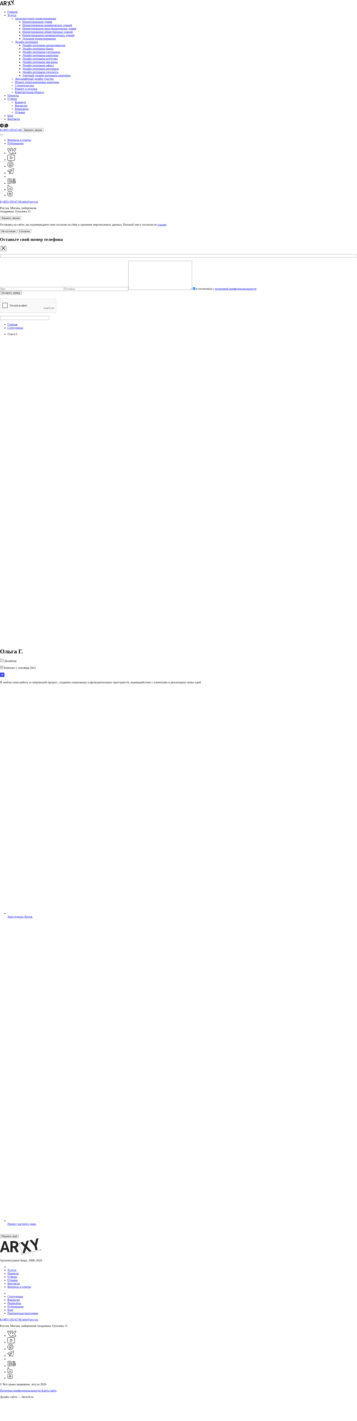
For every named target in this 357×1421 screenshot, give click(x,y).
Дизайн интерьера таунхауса (40, 72)
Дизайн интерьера (26, 42)
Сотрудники (15, 327)
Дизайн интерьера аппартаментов (43, 45)
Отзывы (20, 112)
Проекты (13, 95)
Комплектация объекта (29, 92)
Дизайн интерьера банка (37, 48)
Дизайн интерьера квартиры (40, 55)
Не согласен (8, 231)
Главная (12, 11)
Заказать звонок (33, 130)
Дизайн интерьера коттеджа (40, 58)
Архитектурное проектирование (35, 18)
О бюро (12, 98)
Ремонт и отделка (26, 88)
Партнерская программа (22, 1313)
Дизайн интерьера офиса (38, 65)
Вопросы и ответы (19, 140)
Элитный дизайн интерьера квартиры (46, 75)
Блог (10, 115)
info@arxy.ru (30, 201)
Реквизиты (22, 108)
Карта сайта (49, 1390)
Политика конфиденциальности (20, 1390)
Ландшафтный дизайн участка (34, 78)
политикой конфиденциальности (236, 288)
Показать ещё (9, 1236)
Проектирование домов (37, 21)
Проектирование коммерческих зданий (47, 25)
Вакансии (21, 105)
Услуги (11, 15)
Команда (20, 102)
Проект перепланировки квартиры (37, 82)
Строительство (24, 85)
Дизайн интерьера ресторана (40, 68)
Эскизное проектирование (39, 38)
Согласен (24, 231)
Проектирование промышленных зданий (48, 35)
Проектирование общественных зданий (47, 31)
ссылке (161, 224)
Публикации (15, 143)
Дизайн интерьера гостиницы (41, 52)
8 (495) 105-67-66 (11, 129)
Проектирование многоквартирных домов (49, 28)
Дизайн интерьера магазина (40, 62)
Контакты (13, 119)
